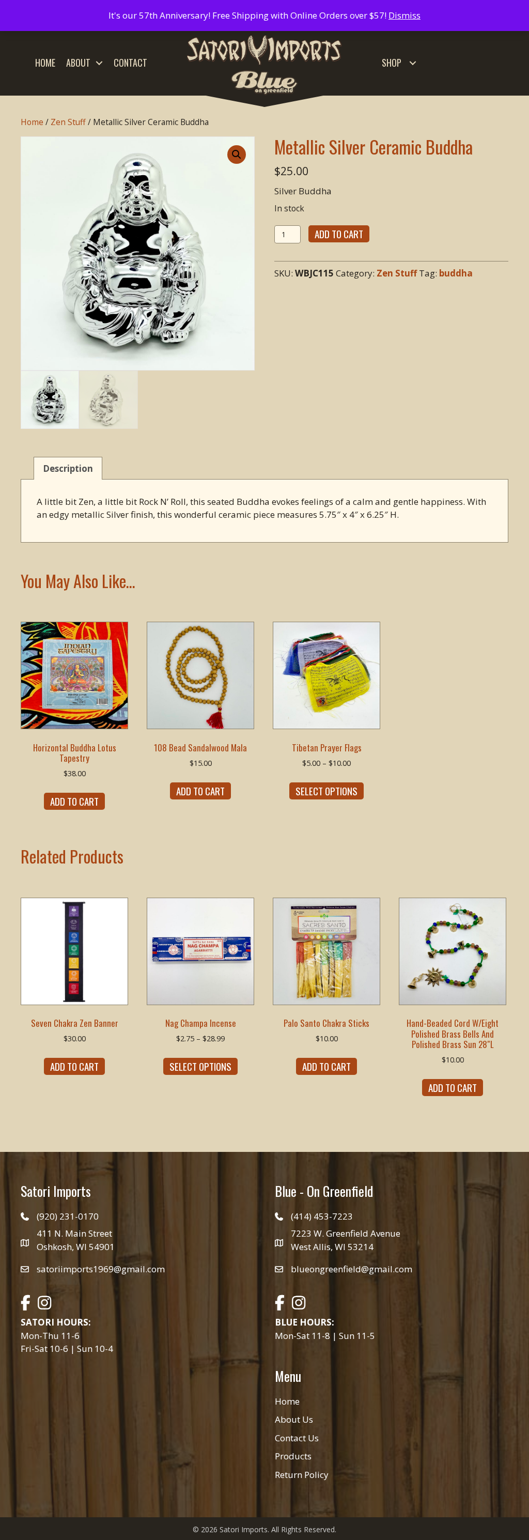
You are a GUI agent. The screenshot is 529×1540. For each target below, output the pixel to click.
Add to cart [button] (74, 801)
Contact (130, 62)
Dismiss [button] (404, 15)
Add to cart (339, 233)
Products (293, 1456)
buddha (456, 273)
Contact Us (297, 1438)
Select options (326, 790)
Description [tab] (68, 468)
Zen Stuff (68, 122)
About (78, 62)
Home (45, 62)
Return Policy (302, 1475)
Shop (391, 62)
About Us (294, 1419)
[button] (99, 63)
